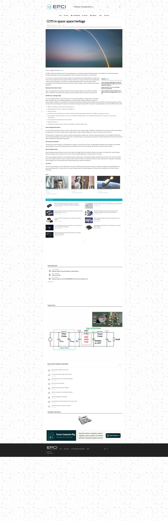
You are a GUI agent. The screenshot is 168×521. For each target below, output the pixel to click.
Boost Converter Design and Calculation (60, 369)
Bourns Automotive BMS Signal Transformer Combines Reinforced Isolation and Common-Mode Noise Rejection (111, 84)
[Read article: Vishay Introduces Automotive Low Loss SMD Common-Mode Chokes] (49, 220)
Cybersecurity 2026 (56, 275)
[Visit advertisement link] (84, 435)
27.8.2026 (57, 206)
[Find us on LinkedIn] (104, 449)
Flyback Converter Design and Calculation (60, 387)
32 (61, 228)
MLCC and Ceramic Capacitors (58, 383)
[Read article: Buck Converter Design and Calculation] (85, 335)
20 (61, 221)
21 (100, 213)
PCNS (100, 15)
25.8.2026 (96, 221)
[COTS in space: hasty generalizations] (83, 182)
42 (100, 221)
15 (100, 205)
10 (61, 206)
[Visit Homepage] (84, 6)
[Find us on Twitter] (107, 449)
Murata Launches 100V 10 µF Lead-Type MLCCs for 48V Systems (110, 88)
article (61, 70)
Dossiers (86, 15)
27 (61, 213)
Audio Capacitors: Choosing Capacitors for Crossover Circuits (64, 401)
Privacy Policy (66, 448)
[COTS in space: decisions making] (109, 182)
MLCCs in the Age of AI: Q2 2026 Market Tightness (62, 392)
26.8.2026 (57, 213)
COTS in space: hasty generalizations (79, 189)
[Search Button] (120, 7)
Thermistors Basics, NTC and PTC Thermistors (61, 405)
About (88, 448)
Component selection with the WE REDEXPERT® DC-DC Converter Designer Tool (70, 279)
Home (60, 15)
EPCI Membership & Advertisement (78, 448)
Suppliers (94, 15)
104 (61, 235)
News (67, 15)
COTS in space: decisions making (104, 189)
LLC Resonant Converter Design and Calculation (62, 374)
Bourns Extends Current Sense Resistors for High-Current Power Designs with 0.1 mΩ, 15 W (111, 92)
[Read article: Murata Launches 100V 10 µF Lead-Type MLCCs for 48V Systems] (89, 206)
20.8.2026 (57, 235)
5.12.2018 (48, 25)
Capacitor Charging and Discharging (59, 396)
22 (100, 228)
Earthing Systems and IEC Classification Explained (62, 378)
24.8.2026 (57, 228)
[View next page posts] (113, 97)
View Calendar (51, 281)
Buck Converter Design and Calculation (58, 364)
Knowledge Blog (76, 15)
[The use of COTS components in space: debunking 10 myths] (58, 182)
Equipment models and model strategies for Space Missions (65, 271)
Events (107, 15)
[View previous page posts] (111, 97)
